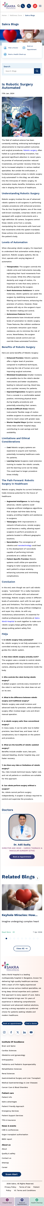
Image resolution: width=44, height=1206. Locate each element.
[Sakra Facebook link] (11, 1032)
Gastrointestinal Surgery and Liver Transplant (21, 1078)
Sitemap (5, 1163)
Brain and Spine (8, 1046)
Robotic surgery (30, 150)
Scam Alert (11, 1174)
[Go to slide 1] (6, 938)
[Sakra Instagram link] (4, 1032)
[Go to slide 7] (30, 938)
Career (4, 1167)
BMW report (7, 1139)
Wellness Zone (16, 15)
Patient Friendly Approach (13, 1106)
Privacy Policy (10, 1187)
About (4, 1149)
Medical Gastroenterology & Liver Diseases (19, 1083)
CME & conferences (10, 1130)
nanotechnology (24, 545)
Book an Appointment (31, 47)
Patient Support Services (12, 1115)
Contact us (6, 1158)
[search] (18, 6)
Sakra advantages (9, 1102)
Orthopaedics (7, 1060)
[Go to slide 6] (26, 938)
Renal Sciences (8, 1073)
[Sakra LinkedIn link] (24, 1032)
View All (20, 948)
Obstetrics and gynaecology (13, 1055)
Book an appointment (12, 1023)
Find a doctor (31, 1023)
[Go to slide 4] (18, 938)
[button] (7, 1201)
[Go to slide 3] (14, 938)
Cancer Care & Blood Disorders (15, 1087)
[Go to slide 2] (10, 938)
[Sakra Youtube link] (31, 1032)
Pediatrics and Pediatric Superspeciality (19, 1064)
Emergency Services (10, 1111)
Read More (6, 932)
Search (7, 66)
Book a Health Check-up (17, 54)
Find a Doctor (13, 48)
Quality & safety (8, 1153)
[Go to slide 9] (37, 938)
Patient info (7, 1097)
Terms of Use (24, 1187)
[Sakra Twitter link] (17, 1032)
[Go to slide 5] (22, 938)
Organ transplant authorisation (15, 1134)
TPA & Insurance (9, 1120)
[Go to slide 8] (33, 938)
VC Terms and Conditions (25, 1190)
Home (4, 15)
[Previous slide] (30, 878)
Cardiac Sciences (9, 1050)
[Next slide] (37, 878)
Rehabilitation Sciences (12, 1069)
